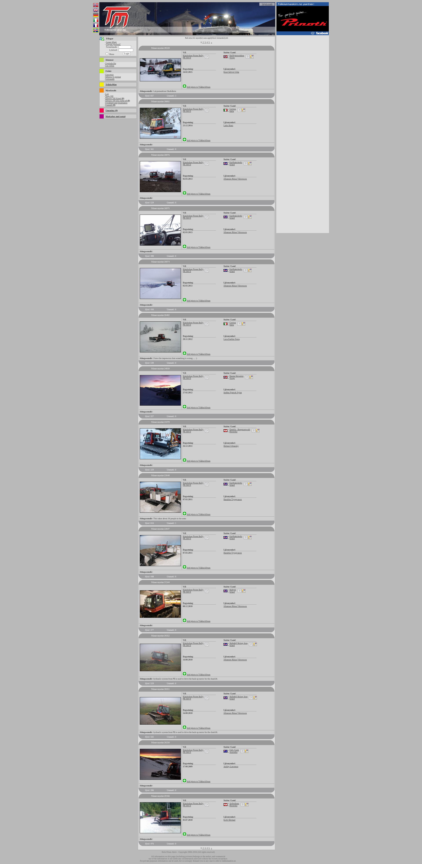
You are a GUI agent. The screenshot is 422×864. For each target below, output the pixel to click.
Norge (232, 58)
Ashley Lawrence (231, 767)
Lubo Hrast (228, 125)
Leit (107, 94)
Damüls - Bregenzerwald (239, 429)
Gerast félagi (111, 42)
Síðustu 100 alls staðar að (117, 101)
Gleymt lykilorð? (113, 44)
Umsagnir (109, 75)
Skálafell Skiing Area (238, 643)
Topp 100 (109, 96)
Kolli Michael (229, 820)
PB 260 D (187, 58)
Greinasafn (110, 79)
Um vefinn (109, 66)
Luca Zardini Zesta (232, 339)
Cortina (232, 109)
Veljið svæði (267, 4)
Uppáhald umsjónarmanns (116, 103)
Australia (233, 752)
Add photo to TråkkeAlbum (198, 87)
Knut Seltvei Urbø (231, 72)
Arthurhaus (234, 803)
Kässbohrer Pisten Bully (193, 56)
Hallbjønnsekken (236, 56)
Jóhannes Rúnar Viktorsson (235, 179)
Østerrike (233, 432)
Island (232, 165)
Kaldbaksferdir (235, 162)
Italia (231, 111)
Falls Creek (234, 750)
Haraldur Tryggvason (233, 499)
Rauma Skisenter (236, 376)
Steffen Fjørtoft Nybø (233, 393)
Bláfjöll (232, 590)
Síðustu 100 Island (114, 98)
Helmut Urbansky (231, 446)
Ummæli (110, 105)
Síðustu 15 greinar (113, 77)
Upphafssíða (110, 63)
